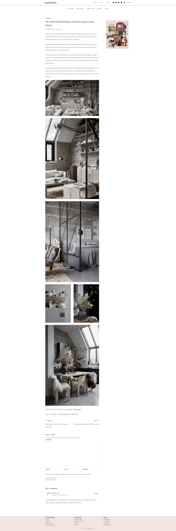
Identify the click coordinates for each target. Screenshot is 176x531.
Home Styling (91, 8)
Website (85, 469)
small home (74, 414)
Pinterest (107, 521)
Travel (76, 524)
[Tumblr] (121, 2)
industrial (53, 414)
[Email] (124, 2)
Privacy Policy (50, 524)
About (95, 2)
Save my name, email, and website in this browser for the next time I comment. (68, 474)
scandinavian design (63, 414)
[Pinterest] (116, 2)
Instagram (107, 519)
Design (76, 523)
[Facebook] (118, 2)
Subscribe (48, 523)
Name (48, 469)
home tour (48, 18)
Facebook (107, 523)
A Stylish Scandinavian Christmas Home (86, 422)
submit (108, 2)
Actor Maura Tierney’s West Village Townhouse (56, 424)
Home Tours (78, 519)
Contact (101, 2)
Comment (48, 439)
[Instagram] (113, 2)
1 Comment (59, 29)
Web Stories (107, 524)
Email (67, 469)
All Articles (70, 8)
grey (47, 414)
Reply (96, 493)
